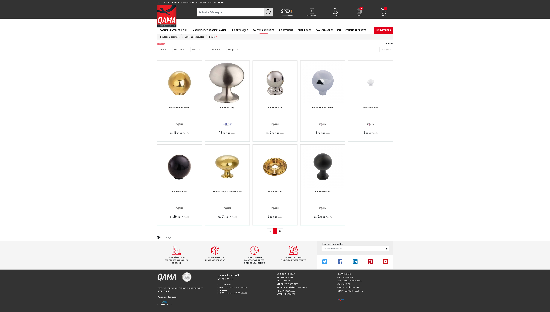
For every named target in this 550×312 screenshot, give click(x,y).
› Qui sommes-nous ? (286, 274)
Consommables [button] (324, 30)
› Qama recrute (344, 274)
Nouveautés (383, 30)
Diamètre (214, 49)
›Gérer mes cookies (286, 294)
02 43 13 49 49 (228, 275)
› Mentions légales (286, 291)
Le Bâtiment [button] (286, 30)
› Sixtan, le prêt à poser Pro (350, 291)
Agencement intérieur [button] (173, 30)
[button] (370, 30)
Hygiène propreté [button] (355, 30)
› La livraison (283, 281)
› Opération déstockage (348, 287)
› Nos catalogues (345, 277)
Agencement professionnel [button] (210, 30)
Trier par (385, 49)
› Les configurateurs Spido (349, 281)
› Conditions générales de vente (292, 287)
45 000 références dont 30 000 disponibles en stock (176, 260)
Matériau (178, 49)
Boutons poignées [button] (263, 30)
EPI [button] (339, 30)
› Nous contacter (285, 277)
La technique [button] (240, 30)
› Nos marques (343, 284)
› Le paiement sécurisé (287, 284)
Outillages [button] (304, 30)
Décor (161, 49)
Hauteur (196, 49)
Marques (232, 49)
